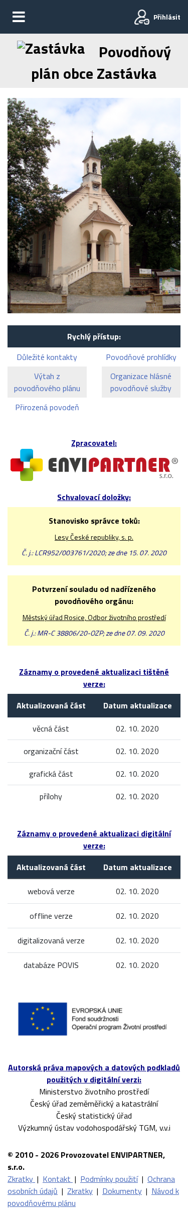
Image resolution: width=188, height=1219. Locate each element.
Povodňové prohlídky (141, 357)
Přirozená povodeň (47, 407)
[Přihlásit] (141, 17)
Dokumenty (122, 1191)
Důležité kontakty (47, 357)
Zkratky (21, 1179)
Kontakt (58, 1179)
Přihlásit (166, 17)
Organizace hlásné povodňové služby (140, 382)
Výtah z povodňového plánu (47, 382)
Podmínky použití (109, 1179)
